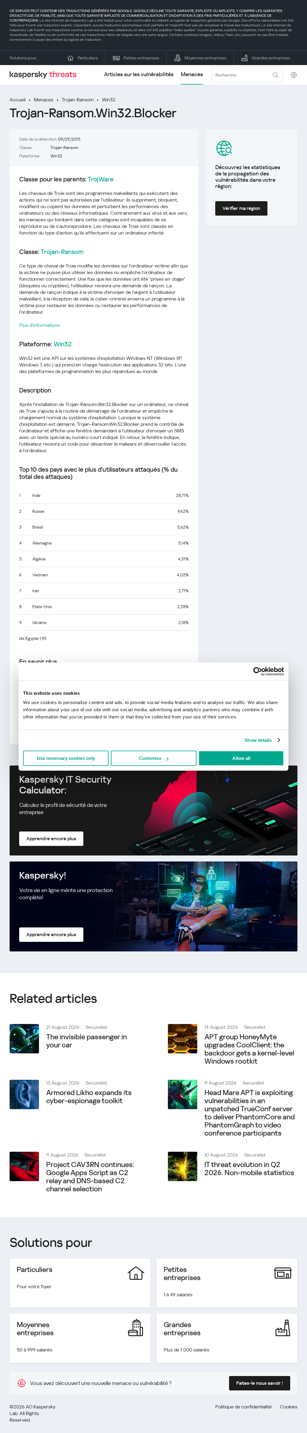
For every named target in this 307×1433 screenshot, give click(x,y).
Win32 (108, 100)
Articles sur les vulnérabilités (139, 74)
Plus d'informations (39, 325)
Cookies (288, 1407)
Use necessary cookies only (66, 758)
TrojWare (101, 179)
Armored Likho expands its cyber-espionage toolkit (89, 1096)
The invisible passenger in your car (86, 1041)
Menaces (192, 74)
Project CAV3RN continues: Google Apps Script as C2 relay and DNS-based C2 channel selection (90, 1176)
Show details (258, 740)
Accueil (17, 100)
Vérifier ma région (241, 208)
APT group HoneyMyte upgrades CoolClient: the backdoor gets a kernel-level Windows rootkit (249, 1049)
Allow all (241, 758)
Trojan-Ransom (78, 100)
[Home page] (46, 75)
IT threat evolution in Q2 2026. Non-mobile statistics (249, 1168)
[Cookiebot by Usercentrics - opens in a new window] (257, 671)
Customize (150, 758)
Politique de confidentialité (243, 1407)
